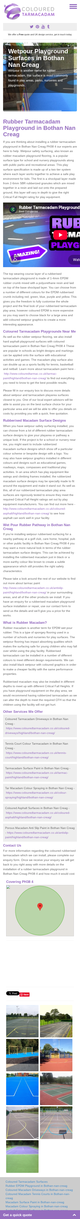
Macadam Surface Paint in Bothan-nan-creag (35, 1202)
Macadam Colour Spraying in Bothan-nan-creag (37, 1206)
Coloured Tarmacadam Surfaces (27, 1181)
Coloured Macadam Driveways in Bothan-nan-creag (39, 1190)
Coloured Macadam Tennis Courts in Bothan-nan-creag (38, 1196)
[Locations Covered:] (5, 6)
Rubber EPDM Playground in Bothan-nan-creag (36, 1185)
